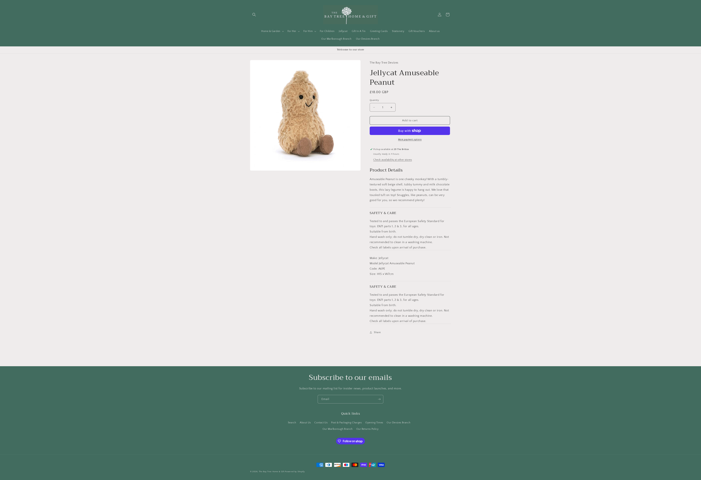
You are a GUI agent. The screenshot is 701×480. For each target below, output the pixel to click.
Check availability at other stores (392, 159)
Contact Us (320, 422)
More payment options (410, 139)
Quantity (374, 100)
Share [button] (377, 332)
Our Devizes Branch (398, 422)
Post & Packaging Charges (346, 422)
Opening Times (374, 422)
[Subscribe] (379, 399)
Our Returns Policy (367, 429)
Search (292, 422)
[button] (254, 15)
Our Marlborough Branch (338, 429)
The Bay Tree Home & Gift (271, 472)
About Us (305, 422)
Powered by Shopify (295, 472)
